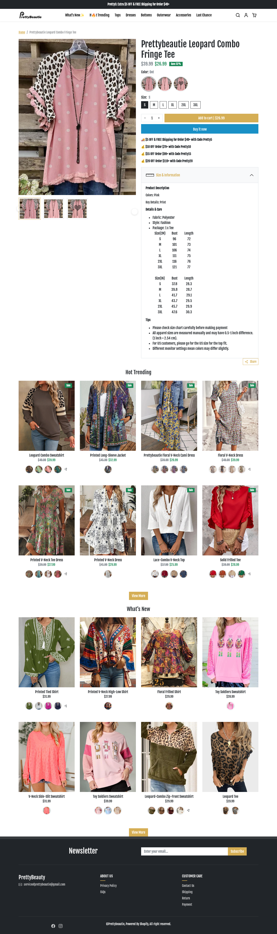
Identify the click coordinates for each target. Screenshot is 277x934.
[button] (238, 15)
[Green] (38, 469)
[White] (48, 574)
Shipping (187, 892)
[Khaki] (232, 469)
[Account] (246, 15)
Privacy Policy (108, 886)
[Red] (164, 469)
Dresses (131, 15)
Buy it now (200, 129)
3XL (195, 105)
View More (138, 596)
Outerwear (164, 15)
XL (172, 105)
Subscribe (237, 851)
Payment (187, 904)
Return (186, 898)
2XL (183, 105)
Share (253, 361)
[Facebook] (53, 926)
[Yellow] (155, 469)
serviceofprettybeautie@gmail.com (44, 884)
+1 (249, 469)
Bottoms (146, 15)
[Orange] (222, 574)
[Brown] (29, 469)
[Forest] (57, 469)
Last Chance (204, 15)
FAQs (103, 892)
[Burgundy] (170, 810)
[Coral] (46, 810)
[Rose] (48, 706)
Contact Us (188, 886)
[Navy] (222, 469)
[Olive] (29, 574)
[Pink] (48, 469)
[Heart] (180, 83)
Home (22, 32)
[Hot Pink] (174, 469)
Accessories (183, 15)
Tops (118, 15)
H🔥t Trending (100, 15)
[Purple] (169, 706)
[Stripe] (164, 83)
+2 (65, 469)
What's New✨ (74, 15)
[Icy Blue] (213, 469)
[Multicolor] (108, 469)
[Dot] (148, 83)
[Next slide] (135, 212)
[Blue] (183, 469)
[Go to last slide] (20, 209)
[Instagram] (60, 926)
